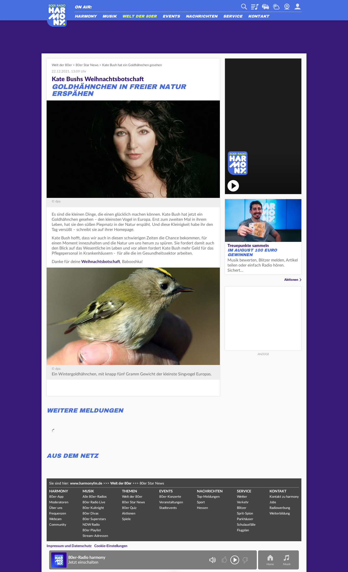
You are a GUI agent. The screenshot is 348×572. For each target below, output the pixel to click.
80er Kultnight (93, 508)
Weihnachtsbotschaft (100, 262)
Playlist (255, 5)
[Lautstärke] (212, 559)
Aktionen (291, 280)
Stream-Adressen (95, 536)
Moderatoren (58, 502)
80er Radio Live (94, 502)
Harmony (86, 16)
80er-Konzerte (170, 496)
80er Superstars (94, 519)
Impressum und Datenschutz (69, 546)
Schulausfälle (246, 524)
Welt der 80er (139, 16)
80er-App (56, 496)
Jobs (273, 502)
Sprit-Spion (245, 513)
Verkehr (265, 5)
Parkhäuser (245, 519)
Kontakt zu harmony (284, 496)
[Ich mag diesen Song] (224, 559)
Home (270, 564)
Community (57, 524)
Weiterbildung (280, 513)
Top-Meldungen (208, 496)
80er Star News (87, 65)
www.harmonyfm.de (86, 483)
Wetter (276, 5)
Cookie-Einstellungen (110, 546)
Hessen (202, 508)
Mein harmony (297, 5)
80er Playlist (92, 530)
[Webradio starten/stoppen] (234, 559)
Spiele (126, 519)
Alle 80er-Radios (95, 496)
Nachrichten (201, 16)
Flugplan (243, 530)
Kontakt (258, 16)
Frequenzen (57, 513)
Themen (129, 491)
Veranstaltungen (171, 502)
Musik (109, 16)
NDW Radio (91, 524)
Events (171, 16)
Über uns (55, 508)
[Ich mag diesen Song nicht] (244, 559)
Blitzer (241, 508)
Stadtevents (168, 508)
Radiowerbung (280, 508)
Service (232, 16)
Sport (201, 502)
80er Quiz (129, 508)
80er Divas (91, 513)
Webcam (287, 5)
